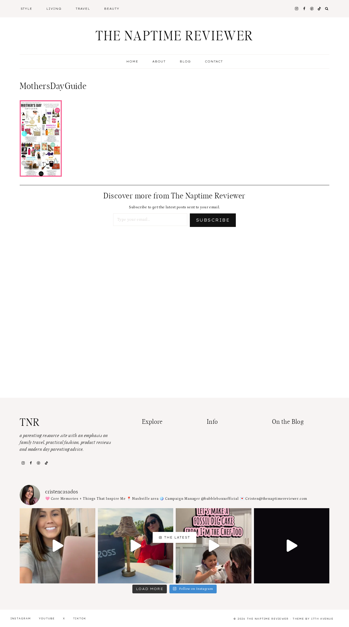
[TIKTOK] (319, 8)
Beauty (111, 8)
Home (132, 61)
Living (54, 8)
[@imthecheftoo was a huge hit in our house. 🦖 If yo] (213, 546)
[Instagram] (296, 8)
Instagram (20, 618)
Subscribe (213, 220)
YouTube (47, 618)
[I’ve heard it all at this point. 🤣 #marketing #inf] (57, 546)
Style (26, 8)
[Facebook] (304, 8)
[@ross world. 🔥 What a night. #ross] (135, 546)
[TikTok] (46, 462)
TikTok (79, 618)
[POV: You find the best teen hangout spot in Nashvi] (292, 546)
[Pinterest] (311, 8)
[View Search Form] (327, 9)
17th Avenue (322, 618)
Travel (83, 8)
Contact (214, 61)
